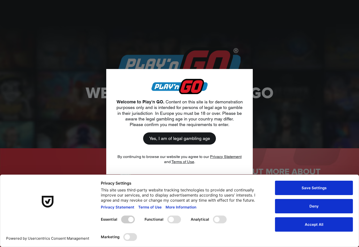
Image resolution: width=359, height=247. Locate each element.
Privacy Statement (226, 156)
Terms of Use (182, 161)
